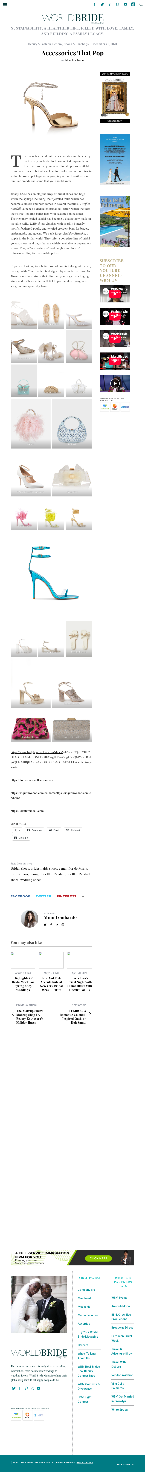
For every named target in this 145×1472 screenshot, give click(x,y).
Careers (83, 1345)
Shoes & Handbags (76, 44)
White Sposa (119, 1409)
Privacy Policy (85, 1462)
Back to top (124, 1464)
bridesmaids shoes (44, 868)
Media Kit (84, 1306)
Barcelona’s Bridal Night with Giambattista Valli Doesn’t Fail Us (79, 984)
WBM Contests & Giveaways (89, 1386)
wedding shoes (30, 879)
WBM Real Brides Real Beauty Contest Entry (89, 1371)
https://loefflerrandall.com (27, 810)
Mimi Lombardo (74, 60)
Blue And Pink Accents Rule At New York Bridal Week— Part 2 (51, 984)
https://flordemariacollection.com (32, 780)
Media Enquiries (88, 1315)
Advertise (84, 1323)
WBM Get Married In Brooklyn (122, 1399)
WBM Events (119, 1297)
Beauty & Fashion (39, 44)
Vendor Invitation (122, 1375)
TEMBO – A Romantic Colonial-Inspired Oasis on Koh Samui (73, 1013)
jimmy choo (19, 874)
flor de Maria (77, 868)
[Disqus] (51, 1085)
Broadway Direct (122, 1327)
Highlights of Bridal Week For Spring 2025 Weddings (23, 984)
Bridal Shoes (20, 868)
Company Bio (86, 1289)
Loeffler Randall (53, 874)
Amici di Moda (120, 1306)
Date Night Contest (84, 1399)
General (57, 44)
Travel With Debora (118, 1364)
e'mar (63, 868)
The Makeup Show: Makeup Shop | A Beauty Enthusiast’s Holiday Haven (29, 1013)
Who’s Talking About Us (87, 1356)
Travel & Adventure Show (121, 1351)
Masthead (84, 1298)
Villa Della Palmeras (117, 1386)
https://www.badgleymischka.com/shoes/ (37, 752)
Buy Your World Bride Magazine (88, 1334)
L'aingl (35, 874)
